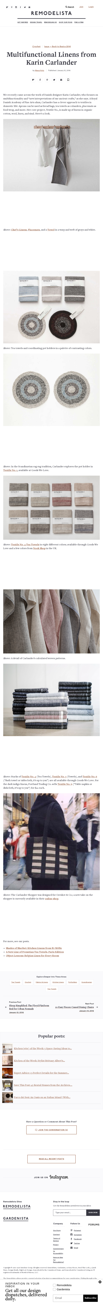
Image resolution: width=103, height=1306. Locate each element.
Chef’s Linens (19, 230)
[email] (61, 79)
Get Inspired (22, 22)
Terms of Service (56, 1240)
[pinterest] (47, 79)
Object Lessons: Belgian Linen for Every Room (32, 956)
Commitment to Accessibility (58, 1251)
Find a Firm (78, 22)
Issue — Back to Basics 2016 (57, 47)
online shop (51, 899)
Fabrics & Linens (42, 982)
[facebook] (40, 79)
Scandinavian (87, 982)
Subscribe (90, 1298)
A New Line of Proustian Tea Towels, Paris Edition (35, 952)
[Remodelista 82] (20, 7)
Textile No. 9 (65, 784)
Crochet (36, 47)
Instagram (78, 1235)
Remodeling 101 (50, 22)
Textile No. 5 (59, 777)
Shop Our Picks (65, 22)
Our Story (57, 1230)
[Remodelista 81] (16, 7)
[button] (69, 7)
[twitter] (54, 79)
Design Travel (36, 22)
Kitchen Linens (58, 982)
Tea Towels (15, 982)
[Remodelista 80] (12, 7)
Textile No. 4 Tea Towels (25, 544)
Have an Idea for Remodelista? (58, 1260)
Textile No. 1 (10, 470)
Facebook (78, 1239)
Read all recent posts (51, 1159)
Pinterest (77, 1230)
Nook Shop (39, 548)
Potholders (72, 982)
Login (91, 7)
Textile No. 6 (89, 777)
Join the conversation (53, 1130)
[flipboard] (33, 79)
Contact (56, 1234)
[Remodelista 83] (25, 7)
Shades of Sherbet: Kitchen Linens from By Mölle (34, 948)
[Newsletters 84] (29, 7)
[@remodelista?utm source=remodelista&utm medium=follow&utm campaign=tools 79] (7, 7)
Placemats (34, 230)
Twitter (77, 1243)
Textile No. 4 (28, 777)
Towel (50, 230)
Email (76, 1248)
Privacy (56, 1245)
